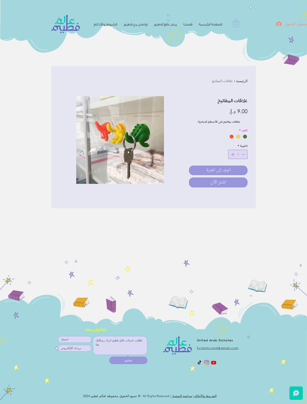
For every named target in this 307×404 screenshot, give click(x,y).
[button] (236, 23)
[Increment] (232, 154)
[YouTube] (213, 362)
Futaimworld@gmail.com (217, 348)
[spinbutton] (238, 154)
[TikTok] (199, 362)
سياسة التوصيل (181, 396)
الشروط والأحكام (205, 396)
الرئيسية (241, 81)
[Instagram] (206, 362)
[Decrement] (243, 154)
